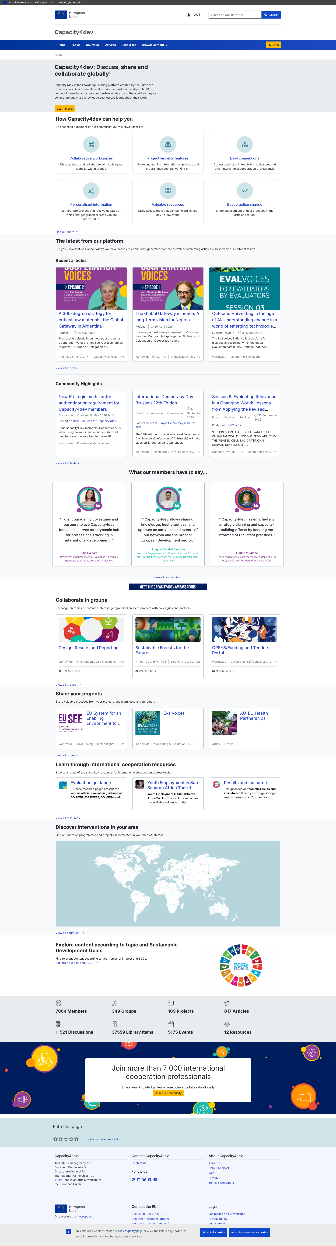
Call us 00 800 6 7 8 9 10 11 (150, 1214)
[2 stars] (58, 1139)
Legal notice (217, 1223)
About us (214, 1163)
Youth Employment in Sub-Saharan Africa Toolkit (173, 785)
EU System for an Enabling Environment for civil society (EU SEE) (104, 723)
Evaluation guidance (91, 782)
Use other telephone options (150, 1218)
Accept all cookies (213, 1232)
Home (61, 45)
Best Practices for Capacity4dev (94, 421)
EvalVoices (233, 425)
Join (276, 45)
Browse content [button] (153, 45)
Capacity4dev (74, 32)
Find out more (65, 232)
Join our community (168, 1093)
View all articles (67, 368)
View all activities (68, 463)
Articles (110, 45)
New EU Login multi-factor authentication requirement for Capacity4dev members (89, 403)
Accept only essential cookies (249, 1232)
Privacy (213, 1177)
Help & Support (219, 1168)
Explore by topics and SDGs (75, 962)
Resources (128, 45)
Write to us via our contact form (153, 1223)
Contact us (139, 1163)
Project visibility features (168, 158)
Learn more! (65, 108)
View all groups (66, 684)
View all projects (67, 755)
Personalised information (91, 204)
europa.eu (85, 1216)
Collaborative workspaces (91, 158)
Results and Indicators (246, 782)
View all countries (68, 933)
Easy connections (244, 158)
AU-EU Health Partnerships (254, 716)
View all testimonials (167, 577)
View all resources (68, 818)
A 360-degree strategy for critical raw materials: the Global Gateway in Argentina (91, 320)
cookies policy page (130, 1231)
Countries (93, 45)
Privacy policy (218, 1218)
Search (273, 14)
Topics (75, 45)
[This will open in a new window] (70, 15)
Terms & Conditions (221, 1182)
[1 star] (55, 1139)
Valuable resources (168, 204)
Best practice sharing (244, 204)
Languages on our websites (227, 1214)
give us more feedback (103, 1139)
